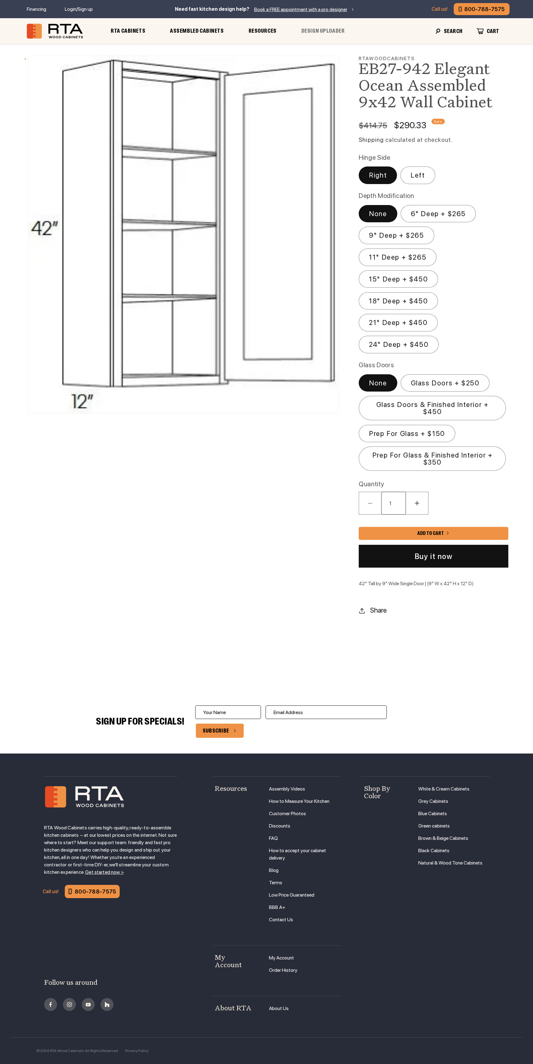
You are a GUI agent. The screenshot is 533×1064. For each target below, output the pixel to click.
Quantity (371, 484)
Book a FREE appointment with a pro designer (300, 9)
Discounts (279, 826)
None (378, 214)
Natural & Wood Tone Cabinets (450, 863)
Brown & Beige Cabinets (443, 838)
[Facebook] (50, 1004)
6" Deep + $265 (438, 214)
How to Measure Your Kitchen (299, 801)
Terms (275, 882)
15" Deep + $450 (398, 279)
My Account (281, 958)
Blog (274, 870)
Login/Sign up (79, 9)
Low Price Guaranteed (291, 895)
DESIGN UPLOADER (323, 31)
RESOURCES (263, 31)
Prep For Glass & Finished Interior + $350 (432, 458)
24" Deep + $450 (398, 344)
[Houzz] (107, 1004)
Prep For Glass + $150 (407, 433)
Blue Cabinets (432, 813)
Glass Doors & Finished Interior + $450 (432, 408)
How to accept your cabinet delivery (297, 854)
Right (378, 175)
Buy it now (434, 556)
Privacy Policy (137, 1051)
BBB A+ (277, 907)
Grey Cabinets (433, 801)
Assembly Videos (287, 789)
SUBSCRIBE (216, 731)
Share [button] (378, 610)
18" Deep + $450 (398, 301)
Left (418, 175)
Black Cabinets (433, 850)
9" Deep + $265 (396, 235)
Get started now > (104, 872)
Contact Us (281, 919)
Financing (36, 9)
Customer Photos (287, 813)
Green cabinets (434, 826)
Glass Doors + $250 (445, 383)
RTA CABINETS (128, 31)
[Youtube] (88, 1004)
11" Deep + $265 (397, 257)
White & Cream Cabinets (443, 789)
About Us (279, 1008)
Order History (283, 970)
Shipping (371, 139)
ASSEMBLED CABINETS (197, 31)
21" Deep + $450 (398, 322)
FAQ (273, 838)
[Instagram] (69, 1004)
